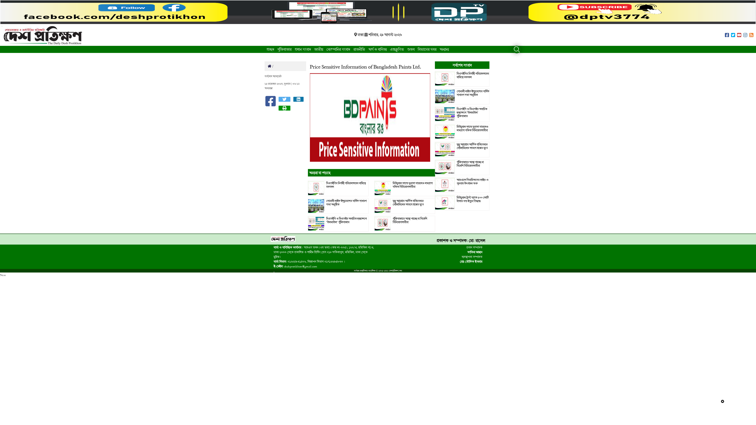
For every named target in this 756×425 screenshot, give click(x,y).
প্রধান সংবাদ (303, 49)
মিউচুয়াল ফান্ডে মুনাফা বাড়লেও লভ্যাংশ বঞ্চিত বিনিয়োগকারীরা (413, 184)
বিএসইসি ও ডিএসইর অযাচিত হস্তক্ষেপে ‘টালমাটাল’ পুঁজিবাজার (346, 220)
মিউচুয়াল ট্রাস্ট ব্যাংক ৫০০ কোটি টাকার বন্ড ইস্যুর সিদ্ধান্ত (473, 199)
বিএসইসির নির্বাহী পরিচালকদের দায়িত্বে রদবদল (346, 184)
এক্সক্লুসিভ (397, 49)
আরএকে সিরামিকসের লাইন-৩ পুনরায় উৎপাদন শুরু (472, 181)
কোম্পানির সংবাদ (338, 49)
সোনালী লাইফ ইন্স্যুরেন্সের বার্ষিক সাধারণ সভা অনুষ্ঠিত (346, 202)
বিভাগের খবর (427, 49)
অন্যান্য (444, 49)
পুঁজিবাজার (284, 49)
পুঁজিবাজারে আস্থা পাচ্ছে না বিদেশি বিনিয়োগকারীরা (410, 220)
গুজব (411, 49)
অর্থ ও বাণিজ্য (377, 49)
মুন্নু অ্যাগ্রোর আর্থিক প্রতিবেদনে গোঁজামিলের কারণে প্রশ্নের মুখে (408, 202)
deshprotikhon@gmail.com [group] (295, 266)
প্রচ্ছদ (270, 49)
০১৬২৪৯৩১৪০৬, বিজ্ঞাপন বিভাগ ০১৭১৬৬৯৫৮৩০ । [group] (309, 261)
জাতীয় (318, 49)
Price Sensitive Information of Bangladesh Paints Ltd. (365, 66)
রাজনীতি (359, 49)
